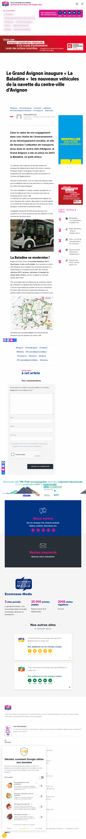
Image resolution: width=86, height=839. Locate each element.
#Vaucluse (49, 110)
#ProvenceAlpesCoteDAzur (20, 110)
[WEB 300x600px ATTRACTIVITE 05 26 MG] (70, 139)
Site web (13, 435)
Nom (12, 417)
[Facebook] (5, 341)
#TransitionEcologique (24, 22)
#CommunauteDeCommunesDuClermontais (20, 18)
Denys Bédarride (30, 114)
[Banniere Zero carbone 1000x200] (43, 488)
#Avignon (13, 108)
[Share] (15, 341)
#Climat (7, 25)
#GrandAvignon (25, 108)
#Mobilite (47, 108)
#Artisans (8, 29)
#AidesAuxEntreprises (20, 25)
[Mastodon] (8, 341)
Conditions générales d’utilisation (52, 828)
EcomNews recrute (72, 828)
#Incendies (8, 14)
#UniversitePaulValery (22, 29)
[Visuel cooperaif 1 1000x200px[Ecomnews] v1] (43, 44)
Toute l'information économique (26, 4)
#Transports (9, 22)
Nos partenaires (19, 726)
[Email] (11, 341)
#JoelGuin (38, 108)
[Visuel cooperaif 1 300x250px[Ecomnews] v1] (70, 194)
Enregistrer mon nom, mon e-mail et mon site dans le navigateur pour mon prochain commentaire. (30, 445)
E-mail (12, 426)
